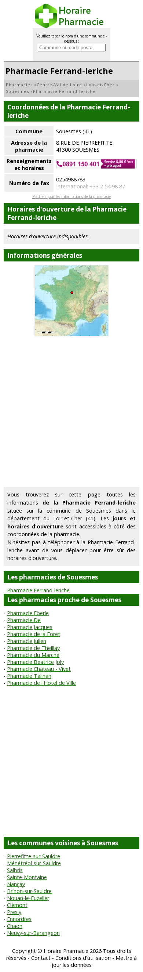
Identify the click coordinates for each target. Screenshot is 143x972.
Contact (41, 957)
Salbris (15, 870)
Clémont (17, 904)
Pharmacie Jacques (29, 627)
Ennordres (19, 918)
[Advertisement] (71, 411)
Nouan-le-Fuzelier (28, 898)
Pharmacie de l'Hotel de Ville (41, 682)
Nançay (16, 884)
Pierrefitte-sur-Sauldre (33, 856)
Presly (14, 911)
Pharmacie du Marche (33, 654)
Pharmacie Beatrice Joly (35, 661)
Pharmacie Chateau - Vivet (39, 668)
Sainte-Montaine (27, 877)
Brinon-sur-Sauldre (29, 891)
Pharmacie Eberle (28, 613)
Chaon (14, 925)
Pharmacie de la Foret (33, 633)
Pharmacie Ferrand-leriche (38, 590)
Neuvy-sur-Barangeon (33, 932)
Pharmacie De (24, 620)
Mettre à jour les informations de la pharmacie (71, 196)
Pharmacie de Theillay (33, 647)
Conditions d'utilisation (83, 957)
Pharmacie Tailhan (29, 675)
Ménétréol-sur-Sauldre (34, 863)
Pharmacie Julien (26, 640)
